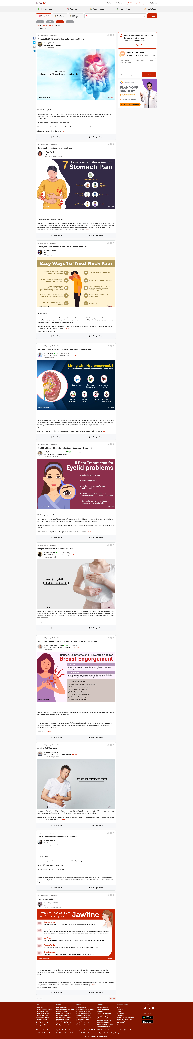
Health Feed (52, 25)
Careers (119, 1011)
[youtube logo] (153, 1009)
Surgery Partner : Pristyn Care (125, 1017)
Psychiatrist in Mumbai (62, 1015)
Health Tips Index (99, 1030)
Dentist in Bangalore (102, 1007)
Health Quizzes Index (126, 1030)
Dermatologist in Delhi (42, 1017)
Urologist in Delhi (41, 1021)
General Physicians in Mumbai (65, 1009)
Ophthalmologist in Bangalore (105, 1024)
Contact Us (120, 1009)
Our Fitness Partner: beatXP (125, 1019)
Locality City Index (59, 1030)
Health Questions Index (112, 1030)
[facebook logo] (141, 1009)
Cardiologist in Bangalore (104, 1013)
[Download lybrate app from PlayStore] (148, 1019)
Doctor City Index (48, 1030)
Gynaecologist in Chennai (83, 1013)
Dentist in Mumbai (61, 1007)
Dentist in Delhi (40, 1007)
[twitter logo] (145, 1009)
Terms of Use (121, 1015)
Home (38, 25)
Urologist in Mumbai (62, 1021)
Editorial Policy (121, 1023)
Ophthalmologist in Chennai (84, 1023)
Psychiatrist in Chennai (83, 1015)
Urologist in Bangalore (103, 1022)
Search (152, 16)
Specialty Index (69, 1030)
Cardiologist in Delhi (42, 1011)
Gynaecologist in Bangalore (104, 1015)
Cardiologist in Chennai (83, 1011)
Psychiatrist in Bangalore (104, 1017)
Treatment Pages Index (99, 1033)
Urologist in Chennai (82, 1021)
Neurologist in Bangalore (104, 1020)
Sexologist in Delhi (41, 1025)
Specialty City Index (80, 1030)
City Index (39, 1030)
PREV (40, 998)
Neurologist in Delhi (41, 1019)
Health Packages (73, 1033)
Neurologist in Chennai (82, 1019)
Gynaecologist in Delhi (42, 1013)
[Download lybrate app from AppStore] (148, 1023)
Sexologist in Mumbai (62, 1025)
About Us (119, 1007)
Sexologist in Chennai (82, 1025)
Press (118, 1025)
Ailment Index (63, 1033)
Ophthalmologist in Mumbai (64, 1023)
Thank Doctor (57, 137)
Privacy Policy (121, 1021)
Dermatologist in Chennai (83, 1017)
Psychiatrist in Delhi (42, 1015)
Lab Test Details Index (85, 1033)
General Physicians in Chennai (85, 1009)
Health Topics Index (42, 1033)
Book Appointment (97, 137)
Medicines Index (53, 1033)
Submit (149, 75)
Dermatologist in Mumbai (63, 1017)
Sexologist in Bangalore (103, 1026)
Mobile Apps (120, 1013)
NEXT (111, 998)
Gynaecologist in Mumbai (63, 1013)
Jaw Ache (44, 25)
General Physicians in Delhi (44, 1009)
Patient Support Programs (114, 1033)
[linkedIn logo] (149, 1009)
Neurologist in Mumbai (62, 1019)
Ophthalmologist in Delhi (43, 1023)
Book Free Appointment (135, 3)
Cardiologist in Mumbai (62, 1011)
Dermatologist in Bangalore (104, 1019)
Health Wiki (90, 1030)
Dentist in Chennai (81, 1007)
